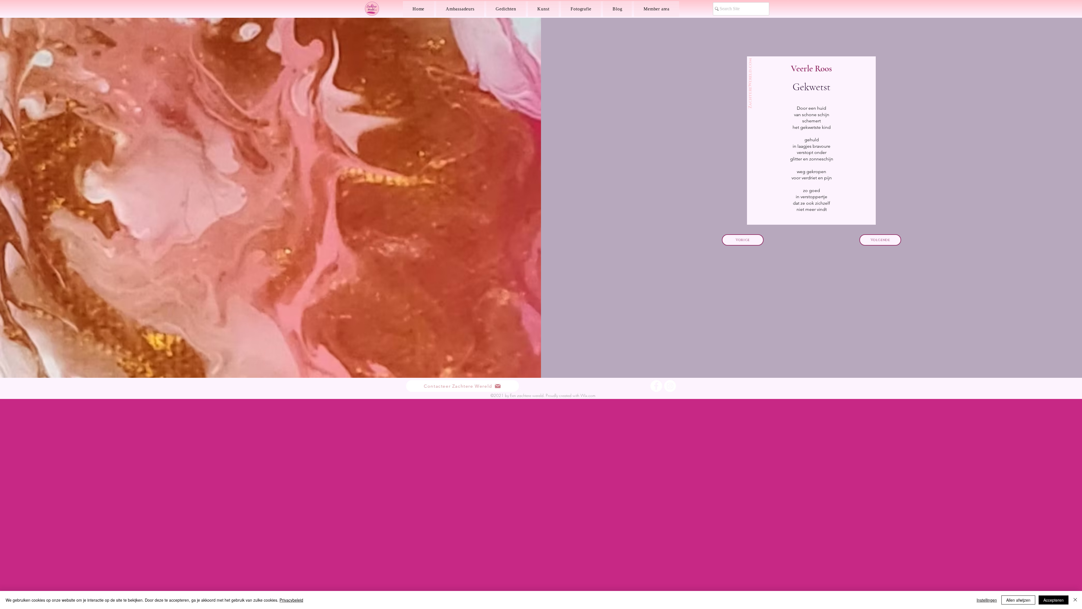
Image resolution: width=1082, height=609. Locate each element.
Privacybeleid (291, 600)
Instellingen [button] (987, 600)
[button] (506, 9)
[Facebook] (656, 386)
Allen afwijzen (1018, 600)
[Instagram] (670, 386)
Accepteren (1053, 600)
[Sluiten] (1075, 599)
